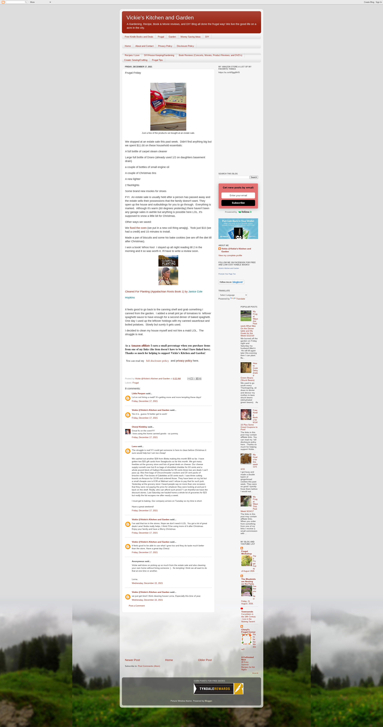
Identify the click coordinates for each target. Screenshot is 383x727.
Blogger (208, 701)
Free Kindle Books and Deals (139, 36)
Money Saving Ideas (191, 36)
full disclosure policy (158, 360)
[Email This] (188, 378)
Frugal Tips (157, 60)
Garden (172, 36)
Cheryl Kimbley (139, 427)
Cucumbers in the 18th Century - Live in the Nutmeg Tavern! (248, 618)
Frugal (161, 36)
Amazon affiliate (140, 345)
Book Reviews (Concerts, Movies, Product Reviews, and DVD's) (210, 55)
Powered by (231, 212)
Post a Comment (137, 606)
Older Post (205, 660)
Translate (240, 299)
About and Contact (144, 46)
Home (128, 46)
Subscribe (238, 202)
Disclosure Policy (185, 46)
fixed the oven (138, 227)
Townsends (247, 612)
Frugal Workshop (246, 552)
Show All (255, 673)
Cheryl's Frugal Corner (248, 631)
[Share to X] (194, 378)
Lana (134, 446)
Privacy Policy (165, 46)
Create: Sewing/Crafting (135, 60)
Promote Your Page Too (227, 274)
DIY (207, 36)
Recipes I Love (132, 55)
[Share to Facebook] (197, 378)
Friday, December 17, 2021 (145, 401)
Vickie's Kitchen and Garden (160, 17)
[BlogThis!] (191, 378)
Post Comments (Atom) (149, 666)
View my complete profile (230, 255)
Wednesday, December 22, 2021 (147, 583)
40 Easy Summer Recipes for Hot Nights (248, 666)
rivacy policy (184, 360)
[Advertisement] (168, 635)
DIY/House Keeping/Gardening (159, 55)
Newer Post (132, 660)
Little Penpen (138, 393)
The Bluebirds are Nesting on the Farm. (248, 581)
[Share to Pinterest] (200, 378)
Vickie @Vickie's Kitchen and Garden (151, 410)
